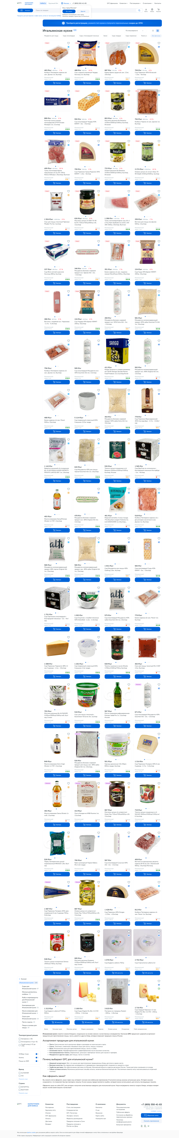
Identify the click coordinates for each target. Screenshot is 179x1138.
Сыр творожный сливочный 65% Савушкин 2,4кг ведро (86, 667)
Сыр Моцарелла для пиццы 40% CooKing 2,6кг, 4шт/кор (116, 569)
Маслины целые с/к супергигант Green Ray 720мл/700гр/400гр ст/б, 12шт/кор (117, 814)
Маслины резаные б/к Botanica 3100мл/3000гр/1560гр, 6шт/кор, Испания (116, 123)
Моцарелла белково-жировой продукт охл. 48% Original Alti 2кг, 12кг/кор (86, 520)
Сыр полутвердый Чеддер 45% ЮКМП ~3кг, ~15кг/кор (85, 123)
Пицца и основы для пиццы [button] (29, 1026)
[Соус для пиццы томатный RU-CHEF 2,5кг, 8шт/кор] (147, 648)
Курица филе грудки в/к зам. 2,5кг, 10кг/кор (117, 74)
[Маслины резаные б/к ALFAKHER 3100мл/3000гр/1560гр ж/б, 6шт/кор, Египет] (57, 695)
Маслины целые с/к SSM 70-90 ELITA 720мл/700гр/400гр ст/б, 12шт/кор (85, 223)
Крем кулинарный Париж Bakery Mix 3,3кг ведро (85, 864)
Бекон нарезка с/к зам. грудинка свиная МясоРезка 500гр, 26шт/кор (117, 273)
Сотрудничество (72, 1110)
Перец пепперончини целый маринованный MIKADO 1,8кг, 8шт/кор (56, 864)
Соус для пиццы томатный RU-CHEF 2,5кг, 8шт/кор (147, 667)
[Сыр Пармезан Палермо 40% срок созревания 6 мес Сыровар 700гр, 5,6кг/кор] (57, 893)
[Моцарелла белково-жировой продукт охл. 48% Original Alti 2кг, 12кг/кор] (87, 499)
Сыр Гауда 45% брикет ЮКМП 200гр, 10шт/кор (145, 273)
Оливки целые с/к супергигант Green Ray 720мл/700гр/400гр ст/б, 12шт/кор (87, 913)
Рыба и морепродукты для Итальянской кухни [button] (30, 1000)
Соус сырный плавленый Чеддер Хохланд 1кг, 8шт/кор (86, 74)
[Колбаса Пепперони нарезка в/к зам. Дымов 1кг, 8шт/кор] (57, 54)
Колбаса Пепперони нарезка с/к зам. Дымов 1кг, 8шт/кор (55, 372)
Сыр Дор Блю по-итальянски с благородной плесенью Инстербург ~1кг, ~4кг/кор (147, 470)
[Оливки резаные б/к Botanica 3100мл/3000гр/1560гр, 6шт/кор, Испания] (117, 152)
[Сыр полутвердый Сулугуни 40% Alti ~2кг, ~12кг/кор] (117, 843)
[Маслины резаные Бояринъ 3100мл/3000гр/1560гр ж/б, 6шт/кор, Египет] (87, 942)
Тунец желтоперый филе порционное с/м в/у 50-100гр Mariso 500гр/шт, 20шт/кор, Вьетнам (57, 173)
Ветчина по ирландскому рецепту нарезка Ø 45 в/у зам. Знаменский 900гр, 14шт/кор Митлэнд (147, 864)
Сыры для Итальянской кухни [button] (30, 987)
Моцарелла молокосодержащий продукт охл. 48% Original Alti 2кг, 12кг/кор (147, 372)
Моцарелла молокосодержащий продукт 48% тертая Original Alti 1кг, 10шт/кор (55, 569)
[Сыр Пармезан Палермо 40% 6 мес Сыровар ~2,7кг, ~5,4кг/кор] (147, 744)
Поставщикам (134, 3)
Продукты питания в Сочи (76, 1121)
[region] (29, 1041)
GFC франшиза (112, 3)
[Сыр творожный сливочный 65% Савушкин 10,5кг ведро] (87, 401)
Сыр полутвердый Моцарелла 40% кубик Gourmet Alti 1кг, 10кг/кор (117, 619)
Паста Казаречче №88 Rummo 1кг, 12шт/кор (86, 814)
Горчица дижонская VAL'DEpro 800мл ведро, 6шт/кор (115, 765)
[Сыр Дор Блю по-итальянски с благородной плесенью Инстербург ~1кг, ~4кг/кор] (147, 450)
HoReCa (43, 3)
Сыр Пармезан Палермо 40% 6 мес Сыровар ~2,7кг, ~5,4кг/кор (147, 765)
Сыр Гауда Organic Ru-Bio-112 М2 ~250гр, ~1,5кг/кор (86, 1012)
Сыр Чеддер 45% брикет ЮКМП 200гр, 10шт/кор (85, 323)
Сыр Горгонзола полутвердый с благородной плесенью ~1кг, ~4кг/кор (56, 619)
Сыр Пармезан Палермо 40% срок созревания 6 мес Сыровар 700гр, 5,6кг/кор (56, 913)
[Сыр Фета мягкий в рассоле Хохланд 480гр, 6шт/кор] (57, 252)
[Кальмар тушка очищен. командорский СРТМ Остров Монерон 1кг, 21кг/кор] (57, 102)
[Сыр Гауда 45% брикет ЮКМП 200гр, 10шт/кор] (147, 252)
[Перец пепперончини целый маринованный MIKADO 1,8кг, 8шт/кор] (57, 843)
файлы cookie (31, 1132)
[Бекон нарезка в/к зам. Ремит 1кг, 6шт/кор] (147, 598)
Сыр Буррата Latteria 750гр (114, 963)
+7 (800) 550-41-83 (79, 3)
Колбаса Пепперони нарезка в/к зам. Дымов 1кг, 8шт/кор (55, 74)
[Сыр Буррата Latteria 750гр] (117, 942)
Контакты (157, 3)
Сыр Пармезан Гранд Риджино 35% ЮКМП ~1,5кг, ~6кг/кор (87, 173)
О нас (98, 1110)
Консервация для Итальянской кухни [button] (30, 1006)
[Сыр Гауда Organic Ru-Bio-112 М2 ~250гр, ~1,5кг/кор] (87, 992)
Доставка (48, 1121)
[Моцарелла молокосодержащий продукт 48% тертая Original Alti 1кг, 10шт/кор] (57, 549)
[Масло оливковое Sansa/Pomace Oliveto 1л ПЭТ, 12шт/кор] (57, 499)
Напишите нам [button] (101, 1119)
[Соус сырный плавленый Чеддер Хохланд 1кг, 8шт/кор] (87, 54)
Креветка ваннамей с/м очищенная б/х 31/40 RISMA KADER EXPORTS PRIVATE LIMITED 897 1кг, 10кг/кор (56, 470)
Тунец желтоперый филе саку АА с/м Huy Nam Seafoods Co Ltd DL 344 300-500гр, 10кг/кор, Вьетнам (117, 223)
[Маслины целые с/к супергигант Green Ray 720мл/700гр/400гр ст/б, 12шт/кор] (117, 794)
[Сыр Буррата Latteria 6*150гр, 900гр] (57, 992)
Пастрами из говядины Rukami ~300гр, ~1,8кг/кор (115, 1012)
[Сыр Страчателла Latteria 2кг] (147, 942)
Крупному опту (50, 1110)
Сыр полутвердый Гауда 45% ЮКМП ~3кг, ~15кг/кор (145, 569)
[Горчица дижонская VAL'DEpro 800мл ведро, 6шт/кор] (117, 744)
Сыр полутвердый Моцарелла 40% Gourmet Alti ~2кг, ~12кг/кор (147, 716)
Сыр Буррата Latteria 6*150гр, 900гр (55, 1012)
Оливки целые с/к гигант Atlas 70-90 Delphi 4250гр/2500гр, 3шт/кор (147, 173)
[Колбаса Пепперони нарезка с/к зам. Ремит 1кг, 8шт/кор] (147, 893)
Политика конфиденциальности (124, 1121)
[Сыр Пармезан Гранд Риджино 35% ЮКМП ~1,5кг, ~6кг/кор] (87, 152)
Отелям (48, 1113)
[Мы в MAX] (142, 1126)
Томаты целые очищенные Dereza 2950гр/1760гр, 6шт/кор (56, 963)
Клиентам (123, 3)
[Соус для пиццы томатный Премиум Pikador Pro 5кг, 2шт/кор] (57, 202)
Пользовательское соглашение (123, 1108)
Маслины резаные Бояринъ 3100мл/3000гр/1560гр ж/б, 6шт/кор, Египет (86, 962)
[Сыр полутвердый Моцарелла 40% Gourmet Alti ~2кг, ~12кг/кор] (147, 695)
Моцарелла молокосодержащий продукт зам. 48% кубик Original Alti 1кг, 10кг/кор (87, 569)
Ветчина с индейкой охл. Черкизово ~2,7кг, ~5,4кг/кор (56, 323)
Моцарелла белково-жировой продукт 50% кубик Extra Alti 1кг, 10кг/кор (116, 421)
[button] (146, 10)
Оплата (48, 1119)
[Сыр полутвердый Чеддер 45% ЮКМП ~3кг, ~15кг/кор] (87, 102)
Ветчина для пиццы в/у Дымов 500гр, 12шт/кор (145, 223)
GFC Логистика (72, 1113)
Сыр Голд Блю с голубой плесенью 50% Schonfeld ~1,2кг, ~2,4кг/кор (86, 619)
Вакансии (99, 1113)
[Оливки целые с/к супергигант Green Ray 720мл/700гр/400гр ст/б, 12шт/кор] (87, 893)
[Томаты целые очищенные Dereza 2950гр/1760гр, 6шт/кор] (57, 942)
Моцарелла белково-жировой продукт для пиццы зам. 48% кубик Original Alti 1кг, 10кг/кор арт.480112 (86, 765)
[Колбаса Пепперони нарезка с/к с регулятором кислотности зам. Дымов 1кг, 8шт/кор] (147, 499)
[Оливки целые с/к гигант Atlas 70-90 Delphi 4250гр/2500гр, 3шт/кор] (147, 152)
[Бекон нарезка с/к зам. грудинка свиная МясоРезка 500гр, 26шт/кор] (117, 252)
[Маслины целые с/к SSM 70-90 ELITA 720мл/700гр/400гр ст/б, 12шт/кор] (87, 202)
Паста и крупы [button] (28, 1022)
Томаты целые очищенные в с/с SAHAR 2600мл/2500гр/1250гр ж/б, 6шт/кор (147, 814)
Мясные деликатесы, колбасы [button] (29, 993)
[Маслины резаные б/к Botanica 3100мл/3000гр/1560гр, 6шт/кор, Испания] (117, 102)
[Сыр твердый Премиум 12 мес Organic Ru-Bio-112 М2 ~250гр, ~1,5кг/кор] (147, 992)
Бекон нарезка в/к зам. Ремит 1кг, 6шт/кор (146, 619)
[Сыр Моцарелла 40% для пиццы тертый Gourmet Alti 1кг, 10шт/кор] (87, 450)
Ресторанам (49, 1107)
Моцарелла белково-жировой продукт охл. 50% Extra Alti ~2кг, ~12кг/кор (116, 322)
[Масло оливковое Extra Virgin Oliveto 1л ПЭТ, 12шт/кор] (57, 744)
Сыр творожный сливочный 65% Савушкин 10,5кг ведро (86, 421)
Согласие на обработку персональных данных (124, 1116)
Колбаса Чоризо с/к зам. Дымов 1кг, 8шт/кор (147, 123)
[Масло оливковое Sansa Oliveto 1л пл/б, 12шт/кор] (57, 794)
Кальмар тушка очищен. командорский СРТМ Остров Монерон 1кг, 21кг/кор (54, 123)
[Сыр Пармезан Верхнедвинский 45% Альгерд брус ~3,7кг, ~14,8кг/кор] (147, 401)
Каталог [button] (24, 979)
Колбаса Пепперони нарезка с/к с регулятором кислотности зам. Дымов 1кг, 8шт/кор (146, 520)
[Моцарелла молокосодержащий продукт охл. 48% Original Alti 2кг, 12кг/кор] (147, 351)
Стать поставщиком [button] (73, 1107)
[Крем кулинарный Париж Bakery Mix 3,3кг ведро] (87, 843)
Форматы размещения (74, 1119)
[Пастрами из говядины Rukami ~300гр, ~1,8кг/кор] (117, 992)
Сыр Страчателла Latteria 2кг (145, 963)
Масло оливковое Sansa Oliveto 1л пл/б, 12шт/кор (56, 814)
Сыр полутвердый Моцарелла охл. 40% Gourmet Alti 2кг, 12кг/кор (86, 372)
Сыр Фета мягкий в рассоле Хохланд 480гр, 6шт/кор (54, 273)
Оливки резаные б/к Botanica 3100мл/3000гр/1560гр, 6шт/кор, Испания (116, 173)
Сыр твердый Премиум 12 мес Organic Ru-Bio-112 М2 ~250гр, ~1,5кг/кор (146, 1012)
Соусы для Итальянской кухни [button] (30, 1017)
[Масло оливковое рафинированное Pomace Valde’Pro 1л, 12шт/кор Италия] (117, 695)
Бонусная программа (123, 1125)
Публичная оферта (123, 1112)
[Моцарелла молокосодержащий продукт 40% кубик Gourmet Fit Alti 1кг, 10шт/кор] (147, 302)
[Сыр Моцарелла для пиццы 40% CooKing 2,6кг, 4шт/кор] (117, 549)
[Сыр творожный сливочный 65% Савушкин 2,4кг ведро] (87, 648)
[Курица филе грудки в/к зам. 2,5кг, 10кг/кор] (117, 54)
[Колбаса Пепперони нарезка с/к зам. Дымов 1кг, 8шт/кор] (57, 351)
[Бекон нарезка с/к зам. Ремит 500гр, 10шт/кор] (57, 401)
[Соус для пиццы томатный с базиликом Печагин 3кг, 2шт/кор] (87, 695)
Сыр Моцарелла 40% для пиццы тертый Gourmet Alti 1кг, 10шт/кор (86, 471)
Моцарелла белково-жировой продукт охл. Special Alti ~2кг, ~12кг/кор (85, 273)
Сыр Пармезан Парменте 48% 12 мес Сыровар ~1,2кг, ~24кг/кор (56, 667)
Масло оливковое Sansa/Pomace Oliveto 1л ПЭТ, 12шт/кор (55, 520)
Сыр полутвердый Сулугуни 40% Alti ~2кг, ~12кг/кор (116, 864)
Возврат (48, 1124)
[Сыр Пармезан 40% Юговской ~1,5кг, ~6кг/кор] (147, 54)
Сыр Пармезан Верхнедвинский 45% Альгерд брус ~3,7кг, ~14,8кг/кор (147, 421)
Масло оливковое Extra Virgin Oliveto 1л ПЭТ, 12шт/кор (54, 765)
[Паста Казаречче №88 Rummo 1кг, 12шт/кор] (87, 794)
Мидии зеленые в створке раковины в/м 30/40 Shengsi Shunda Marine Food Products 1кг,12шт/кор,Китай (117, 372)
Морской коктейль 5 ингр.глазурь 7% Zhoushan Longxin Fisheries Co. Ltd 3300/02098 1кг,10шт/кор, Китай (117, 520)
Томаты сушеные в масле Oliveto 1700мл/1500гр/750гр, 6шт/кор (116, 667)
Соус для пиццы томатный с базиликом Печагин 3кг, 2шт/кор (85, 716)
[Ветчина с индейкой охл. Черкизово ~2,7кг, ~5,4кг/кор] (57, 302)
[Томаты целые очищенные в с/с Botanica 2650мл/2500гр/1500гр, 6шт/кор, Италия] (117, 450)
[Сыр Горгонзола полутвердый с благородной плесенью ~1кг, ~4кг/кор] (57, 598)
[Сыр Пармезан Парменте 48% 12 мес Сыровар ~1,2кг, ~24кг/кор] (57, 648)
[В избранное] (68, 43)
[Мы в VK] (149, 1126)
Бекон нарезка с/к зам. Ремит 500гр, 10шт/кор (54, 421)
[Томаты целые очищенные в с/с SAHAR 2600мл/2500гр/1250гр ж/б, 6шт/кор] (147, 794)
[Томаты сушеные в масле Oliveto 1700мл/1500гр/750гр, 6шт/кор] (117, 648)
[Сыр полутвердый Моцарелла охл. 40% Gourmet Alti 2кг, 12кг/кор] (87, 351)
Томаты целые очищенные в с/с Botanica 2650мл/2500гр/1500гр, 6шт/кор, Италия (116, 470)
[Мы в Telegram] (145, 1126)
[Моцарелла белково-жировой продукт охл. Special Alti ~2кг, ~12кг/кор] (87, 252)
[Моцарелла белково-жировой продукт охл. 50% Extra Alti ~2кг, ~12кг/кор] (117, 302)
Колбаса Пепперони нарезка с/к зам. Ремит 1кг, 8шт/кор (146, 913)
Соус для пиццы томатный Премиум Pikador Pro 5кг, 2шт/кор (57, 223)
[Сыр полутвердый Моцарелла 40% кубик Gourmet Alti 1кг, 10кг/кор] (117, 598)
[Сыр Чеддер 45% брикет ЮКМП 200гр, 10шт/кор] (87, 302)
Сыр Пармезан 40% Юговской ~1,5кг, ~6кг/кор (145, 74)
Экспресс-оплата (73, 1116)
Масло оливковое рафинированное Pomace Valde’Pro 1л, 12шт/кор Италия (117, 715)
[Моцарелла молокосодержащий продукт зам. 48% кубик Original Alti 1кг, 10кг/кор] (87, 549)
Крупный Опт (53, 3)
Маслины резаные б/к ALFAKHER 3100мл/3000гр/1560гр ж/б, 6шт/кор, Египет (56, 715)
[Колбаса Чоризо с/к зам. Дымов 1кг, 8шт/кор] (147, 102)
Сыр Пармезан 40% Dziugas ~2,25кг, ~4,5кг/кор (114, 913)
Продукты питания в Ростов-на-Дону (74, 1125)
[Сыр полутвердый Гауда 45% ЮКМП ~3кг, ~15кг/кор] (147, 549)
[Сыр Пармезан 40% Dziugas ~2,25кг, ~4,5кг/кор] (117, 893)
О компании (147, 3)
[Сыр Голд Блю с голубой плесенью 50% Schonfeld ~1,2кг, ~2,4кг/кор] (87, 598)
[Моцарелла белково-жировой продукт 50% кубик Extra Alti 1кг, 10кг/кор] (117, 401)
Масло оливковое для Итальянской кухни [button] (30, 1012)
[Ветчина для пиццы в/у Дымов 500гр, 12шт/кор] (147, 202)
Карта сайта (100, 1116)
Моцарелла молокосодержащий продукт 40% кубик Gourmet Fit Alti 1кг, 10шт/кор (147, 322)
